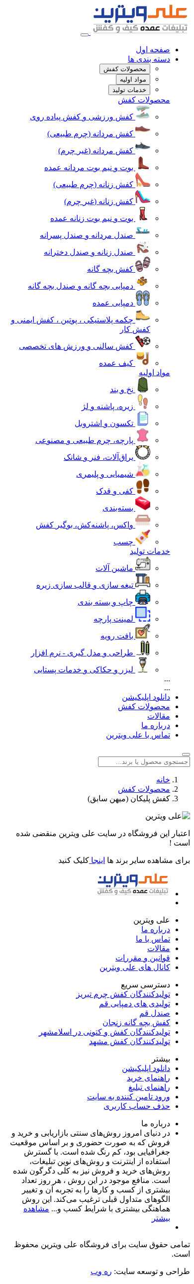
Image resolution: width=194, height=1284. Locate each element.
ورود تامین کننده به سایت (128, 1096)
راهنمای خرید (148, 1077)
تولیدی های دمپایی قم (134, 1003)
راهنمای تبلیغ (149, 1087)
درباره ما (155, 725)
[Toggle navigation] (85, 34)
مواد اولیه (154, 372)
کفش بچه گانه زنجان (136, 1022)
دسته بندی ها (149, 59)
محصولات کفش (144, 100)
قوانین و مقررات (142, 958)
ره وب (101, 1271)
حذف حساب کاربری (136, 1106)
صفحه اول (153, 49)
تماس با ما (153, 939)
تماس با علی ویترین (138, 735)
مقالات (158, 716)
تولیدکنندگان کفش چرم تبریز (123, 994)
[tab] (124, 69)
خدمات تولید (150, 551)
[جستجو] (186, 754)
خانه (163, 779)
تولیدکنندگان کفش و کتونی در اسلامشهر (104, 1032)
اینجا (97, 860)
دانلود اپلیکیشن (146, 697)
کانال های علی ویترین (134, 967)
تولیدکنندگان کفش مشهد (129, 1041)
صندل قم (154, 1013)
